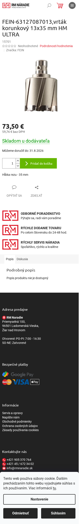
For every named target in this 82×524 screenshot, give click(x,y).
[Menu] (72, 5)
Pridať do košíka (41, 163)
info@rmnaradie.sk (19, 468)
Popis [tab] (10, 259)
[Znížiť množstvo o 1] (18, 165)
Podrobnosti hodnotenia (56, 46)
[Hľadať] (49, 5)
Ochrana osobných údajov (20, 426)
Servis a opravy (12, 413)
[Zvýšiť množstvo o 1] (18, 160)
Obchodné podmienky (17, 421)
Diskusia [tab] (22, 259)
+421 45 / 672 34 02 (20, 464)
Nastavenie (39, 499)
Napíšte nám (10, 417)
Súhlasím (58, 513)
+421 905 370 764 (18, 459)
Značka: (15, 50)
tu (54, 488)
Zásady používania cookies (20, 430)
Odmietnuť (20, 513)
